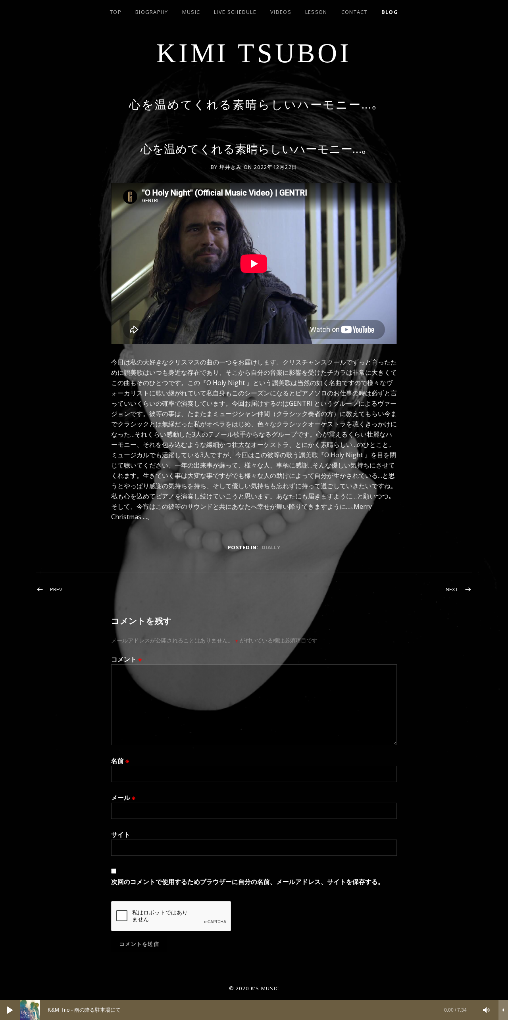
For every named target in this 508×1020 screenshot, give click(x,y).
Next (452, 589)
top (115, 11)
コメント (126, 659)
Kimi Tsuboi (254, 53)
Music (191, 11)
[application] (254, 1010)
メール (123, 797)
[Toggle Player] (503, 1010)
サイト (120, 834)
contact (354, 11)
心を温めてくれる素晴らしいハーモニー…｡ (254, 104)
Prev (56, 589)
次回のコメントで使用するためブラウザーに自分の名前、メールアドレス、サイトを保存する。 (247, 881)
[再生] (10, 1010)
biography (151, 11)
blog (389, 11)
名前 (120, 760)
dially (271, 547)
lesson (316, 11)
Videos (280, 11)
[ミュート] (486, 1010)
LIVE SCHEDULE (235, 11)
